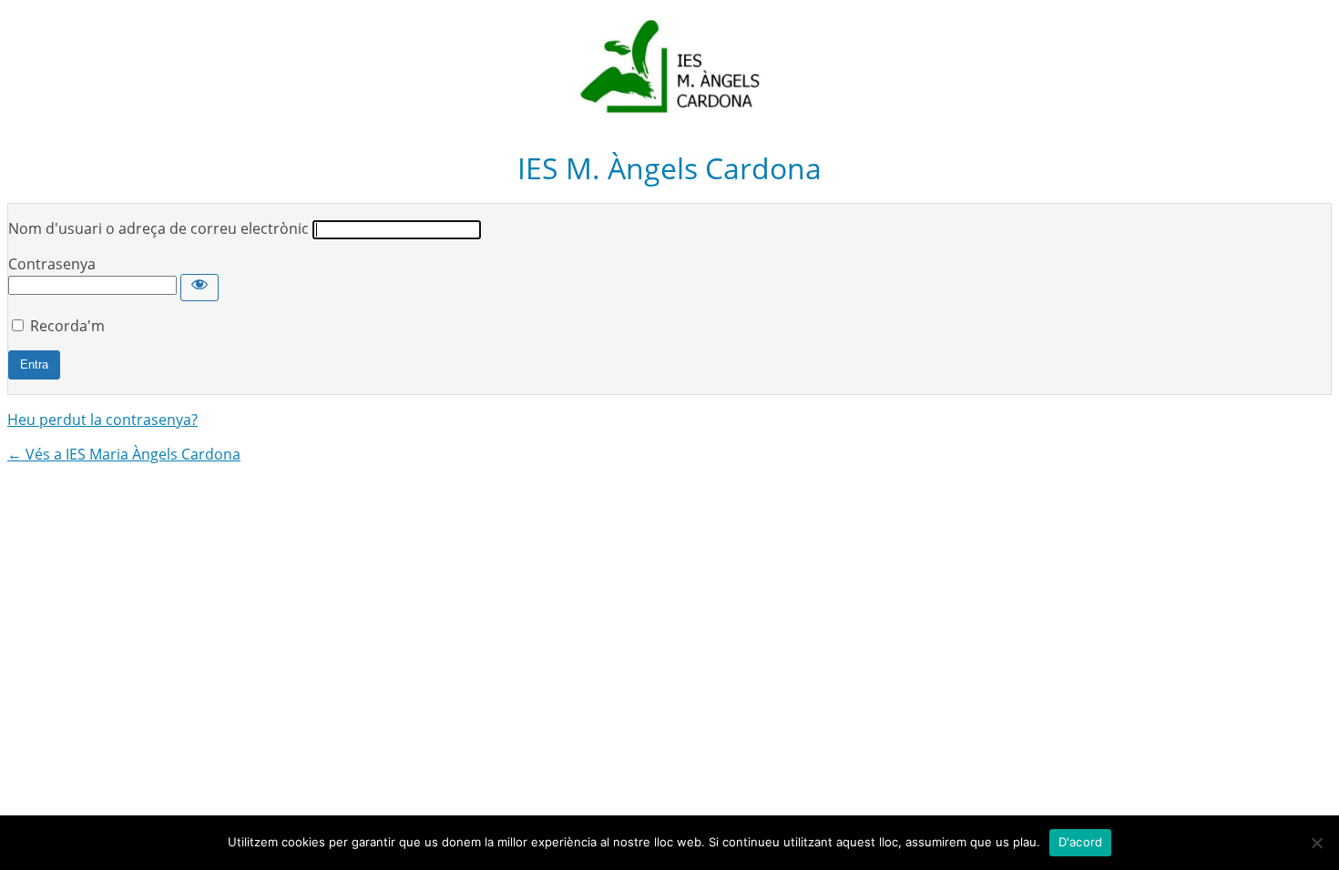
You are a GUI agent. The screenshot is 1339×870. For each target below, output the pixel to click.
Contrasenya (52, 264)
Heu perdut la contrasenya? (102, 420)
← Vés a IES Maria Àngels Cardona (123, 454)
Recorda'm (67, 326)
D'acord (1080, 842)
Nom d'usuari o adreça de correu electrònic (158, 228)
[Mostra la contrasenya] (199, 287)
